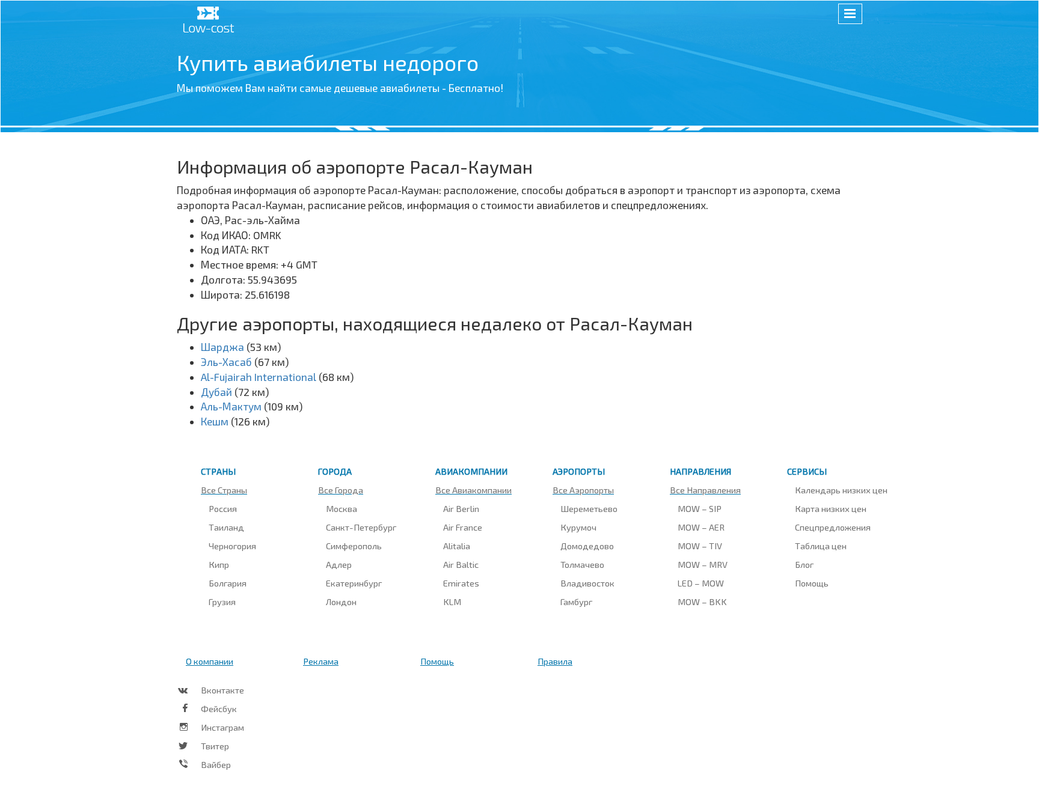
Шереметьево (589, 508)
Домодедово (587, 545)
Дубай (216, 392)
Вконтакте (222, 689)
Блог (804, 564)
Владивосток (587, 582)
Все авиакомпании (473, 489)
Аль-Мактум (231, 406)
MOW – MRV (703, 564)
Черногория (232, 545)
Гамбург (576, 601)
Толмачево (582, 564)
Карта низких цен (830, 508)
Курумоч (578, 527)
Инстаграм (222, 727)
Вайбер (216, 764)
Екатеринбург (354, 582)
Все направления (705, 489)
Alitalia (456, 545)
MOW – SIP (700, 508)
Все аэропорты (583, 489)
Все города (340, 489)
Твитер (215, 745)
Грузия (222, 601)
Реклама (321, 661)
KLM (452, 601)
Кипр (219, 564)
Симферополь (354, 545)
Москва (341, 508)
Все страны (224, 489)
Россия (223, 508)
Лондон (341, 601)
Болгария (228, 582)
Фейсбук (219, 708)
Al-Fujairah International (258, 377)
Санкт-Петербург (361, 527)
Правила (555, 661)
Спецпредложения (833, 527)
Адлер (339, 564)
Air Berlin (461, 508)
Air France (462, 527)
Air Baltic (461, 564)
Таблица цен (821, 545)
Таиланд (226, 527)
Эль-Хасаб (226, 362)
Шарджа (222, 347)
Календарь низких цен (841, 489)
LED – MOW (701, 582)
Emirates (461, 582)
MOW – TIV (700, 545)
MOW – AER (701, 527)
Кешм (214, 421)
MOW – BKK (702, 601)
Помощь (812, 582)
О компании (209, 661)
